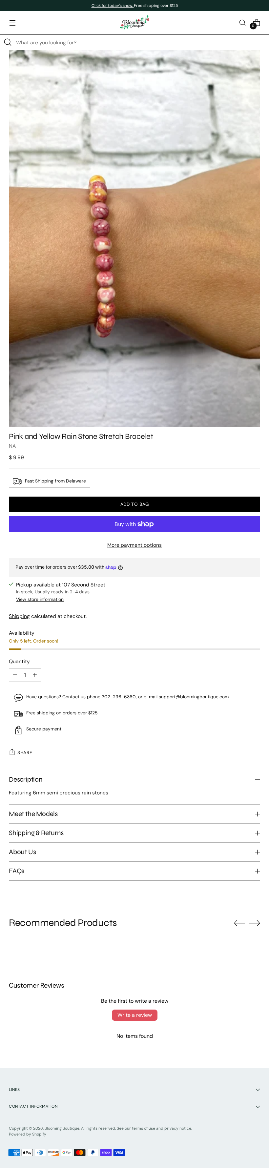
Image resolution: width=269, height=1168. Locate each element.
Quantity (19, 661)
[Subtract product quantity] (15, 675)
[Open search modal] (242, 22)
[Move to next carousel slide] (254, 923)
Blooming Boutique (62, 1128)
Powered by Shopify (27, 1134)
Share (24, 752)
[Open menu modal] (12, 22)
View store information (40, 599)
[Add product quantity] (35, 675)
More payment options (134, 545)
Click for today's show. (113, 5)
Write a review (134, 1015)
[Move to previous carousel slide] (239, 923)
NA (12, 445)
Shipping (19, 616)
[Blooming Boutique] (134, 22)
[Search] (8, 42)
